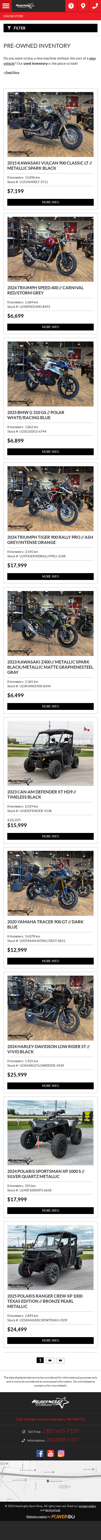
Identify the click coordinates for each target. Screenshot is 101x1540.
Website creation (36, 1516)
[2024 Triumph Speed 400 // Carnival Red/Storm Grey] (50, 249)
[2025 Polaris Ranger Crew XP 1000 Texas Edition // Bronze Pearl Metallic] (50, 1257)
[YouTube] (50, 1453)
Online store (13, 16)
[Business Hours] (71, 6)
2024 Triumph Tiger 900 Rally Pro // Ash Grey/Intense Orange (50, 540)
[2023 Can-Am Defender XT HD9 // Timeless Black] (50, 753)
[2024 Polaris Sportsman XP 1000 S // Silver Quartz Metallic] (50, 1132)
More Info (50, 202)
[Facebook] (39, 1453)
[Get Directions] (83, 6)
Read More (11, 72)
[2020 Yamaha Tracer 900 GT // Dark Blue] (50, 883)
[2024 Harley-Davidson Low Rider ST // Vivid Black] (50, 1008)
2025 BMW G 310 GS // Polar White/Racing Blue (35, 415)
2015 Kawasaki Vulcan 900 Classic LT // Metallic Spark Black (49, 166)
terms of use (52, 1510)
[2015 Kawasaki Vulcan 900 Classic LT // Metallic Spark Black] (50, 124)
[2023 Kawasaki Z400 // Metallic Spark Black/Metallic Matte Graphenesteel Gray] (50, 623)
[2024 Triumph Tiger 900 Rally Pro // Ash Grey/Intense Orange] (50, 498)
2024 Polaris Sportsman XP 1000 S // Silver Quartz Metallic (46, 1174)
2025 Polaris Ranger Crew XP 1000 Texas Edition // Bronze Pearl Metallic (44, 1301)
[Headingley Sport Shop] (38, 6)
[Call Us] (95, 6)
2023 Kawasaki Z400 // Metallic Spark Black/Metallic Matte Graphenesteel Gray (50, 667)
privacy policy (87, 1506)
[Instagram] (61, 1453)
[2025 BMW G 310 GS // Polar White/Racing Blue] (50, 374)
